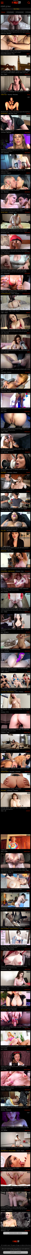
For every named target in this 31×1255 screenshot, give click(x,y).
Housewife (7, 273)
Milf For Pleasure (14, 928)
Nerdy (11, 551)
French (3, 909)
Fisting (6, 591)
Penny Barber (12, 1150)
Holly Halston (10, 691)
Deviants (27, 212)
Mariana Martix (5, 771)
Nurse (18, 1150)
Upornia (28, 33)
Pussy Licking (4, 510)
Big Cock (10, 113)
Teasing (9, 94)
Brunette (15, 790)
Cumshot (3, 132)
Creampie (6, 152)
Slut (2, 411)
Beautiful (9, 530)
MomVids (27, 74)
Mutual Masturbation (6, 53)
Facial (5, 1049)
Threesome (9, 1210)
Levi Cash (3, 691)
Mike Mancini (4, 1150)
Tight (2, 312)
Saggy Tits (11, 872)
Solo (2, 810)
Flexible (11, 510)
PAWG (6, 431)
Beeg (28, 94)
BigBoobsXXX (26, 293)
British (5, 1130)
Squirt (5, 74)
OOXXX (28, 810)
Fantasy (18, 571)
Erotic (2, 890)
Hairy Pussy (4, 872)
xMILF (28, 53)
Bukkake (11, 12)
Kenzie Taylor (4, 212)
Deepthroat (4, 1169)
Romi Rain (3, 472)
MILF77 (15, 2)
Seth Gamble (11, 571)
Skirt (5, 411)
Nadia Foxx (4, 94)
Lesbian (7, 890)
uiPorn (28, 491)
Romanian (3, 232)
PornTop (27, 790)
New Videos (16, 8)
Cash (16, 691)
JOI (2, 152)
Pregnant (3, 732)
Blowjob (17, 293)
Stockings (10, 790)
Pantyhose (7, 253)
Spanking (9, 472)
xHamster (27, 411)
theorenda (4, 551)
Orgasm (9, 173)
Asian (15, 113)
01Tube (28, 1169)
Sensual (6, 452)
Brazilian (6, 192)
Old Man (3, 1110)
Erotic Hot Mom (5, 928)
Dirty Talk (6, 333)
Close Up (3, 33)
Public (6, 851)
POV (12, 293)
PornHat (28, 751)
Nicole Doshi (4, 113)
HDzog (28, 113)
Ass (13, 53)
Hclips (28, 1210)
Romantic (15, 94)
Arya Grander (4, 1010)
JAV (2, 333)
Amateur (8, 33)
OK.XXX (28, 632)
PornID (28, 472)
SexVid (28, 1150)
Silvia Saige (4, 571)
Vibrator (15, 472)
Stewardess (4, 969)
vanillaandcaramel (6, 293)
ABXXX (28, 173)
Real (2, 851)
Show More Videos (15, 1233)
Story (5, 1069)
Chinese (3, 1089)
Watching (3, 989)
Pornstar (21, 691)
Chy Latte (3, 530)
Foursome (20, 12)
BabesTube (27, 732)
